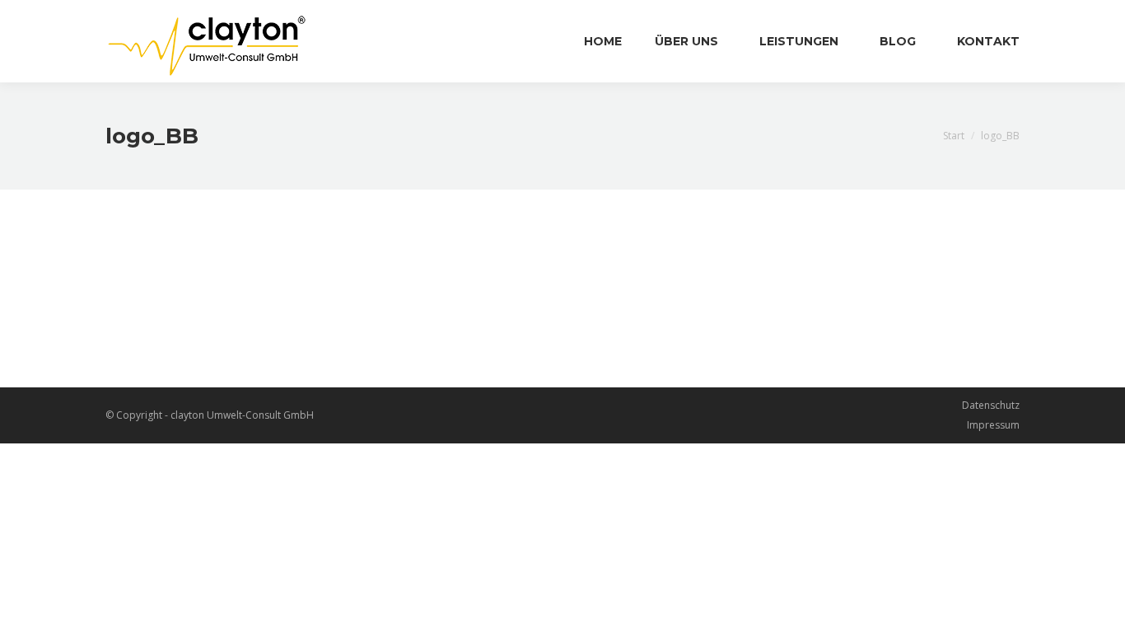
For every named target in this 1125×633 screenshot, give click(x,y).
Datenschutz (991, 405)
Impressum (993, 425)
